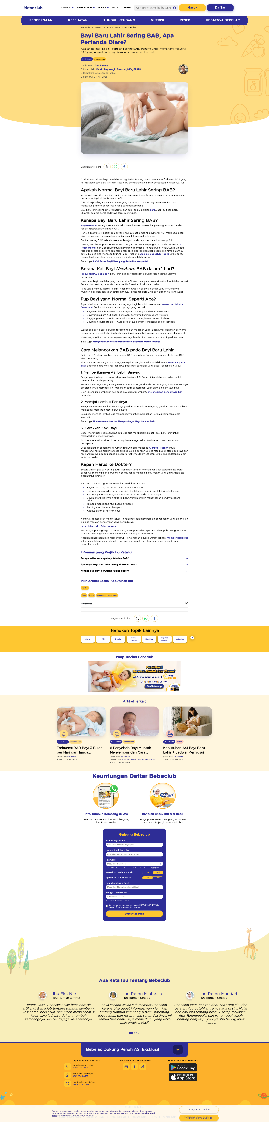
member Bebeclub (177, 538)
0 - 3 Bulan (130, 28)
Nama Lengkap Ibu (115, 841)
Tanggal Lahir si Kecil (116, 893)
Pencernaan (40, 20)
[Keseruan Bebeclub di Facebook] (134, 1066)
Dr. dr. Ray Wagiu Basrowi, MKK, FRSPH (118, 69)
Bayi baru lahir (89, 225)
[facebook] (124, 167)
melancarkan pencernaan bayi (165, 392)
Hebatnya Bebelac (223, 20)
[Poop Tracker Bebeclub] (134, 693)
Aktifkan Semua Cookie (199, 1118)
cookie (137, 907)
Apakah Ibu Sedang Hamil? (119, 872)
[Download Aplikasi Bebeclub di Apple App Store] (183, 1077)
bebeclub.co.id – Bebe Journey (98, 526)
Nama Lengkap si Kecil (117, 883)
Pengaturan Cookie (199, 1110)
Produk (66, 8)
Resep (185, 20)
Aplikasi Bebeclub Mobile (154, 254)
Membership (84, 8)
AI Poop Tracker (158, 448)
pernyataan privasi (148, 905)
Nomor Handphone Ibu (117, 850)
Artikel (98, 28)
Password (111, 860)
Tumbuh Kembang (119, 20)
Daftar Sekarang (134, 914)
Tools (102, 8)
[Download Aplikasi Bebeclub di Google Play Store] (183, 1067)
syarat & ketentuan (119, 907)
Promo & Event (122, 8)
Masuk (192, 7)
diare (152, 210)
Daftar (220, 7)
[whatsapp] (115, 166)
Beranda (85, 28)
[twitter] (107, 167)
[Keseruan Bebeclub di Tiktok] (142, 1066)
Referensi (86, 604)
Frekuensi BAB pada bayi (95, 274)
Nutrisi (157, 20)
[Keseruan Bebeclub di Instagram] (126, 1066)
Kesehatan (78, 20)
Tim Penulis (101, 66)
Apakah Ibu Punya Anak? (118, 878)
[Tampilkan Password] (160, 864)
